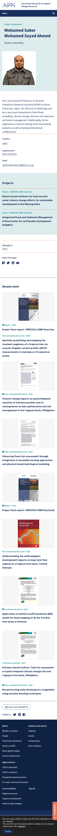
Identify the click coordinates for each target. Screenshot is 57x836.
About (5, 726)
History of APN (8, 746)
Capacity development (12, 798)
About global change (11, 751)
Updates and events (37, 726)
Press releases (34, 746)
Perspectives (34, 741)
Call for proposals (9, 767)
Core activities (9, 788)
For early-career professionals (15, 782)
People (5, 736)
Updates (32, 731)
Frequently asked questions (14, 777)
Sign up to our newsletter (16, 707)
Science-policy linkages (12, 803)
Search (32, 788)
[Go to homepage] (8, 5)
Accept (8, 831)
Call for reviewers (9, 772)
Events (31, 736)
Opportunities (8, 762)
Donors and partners (11, 756)
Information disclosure (12, 741)
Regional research (10, 793)
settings (21, 826)
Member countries (10, 731)
